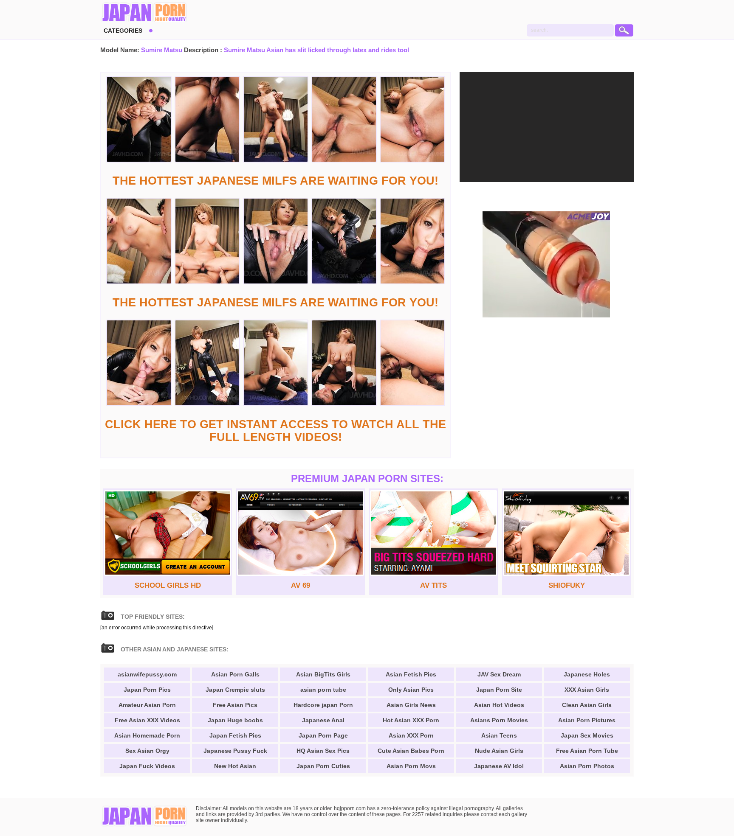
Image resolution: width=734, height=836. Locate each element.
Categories (123, 30)
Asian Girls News (411, 704)
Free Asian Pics (235, 704)
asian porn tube (323, 689)
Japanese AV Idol (499, 766)
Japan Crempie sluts (235, 689)
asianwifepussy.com (147, 674)
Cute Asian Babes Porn (411, 750)
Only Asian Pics (411, 689)
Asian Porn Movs (411, 766)
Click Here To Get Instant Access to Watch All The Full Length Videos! (275, 430)
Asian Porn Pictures (586, 720)
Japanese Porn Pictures (143, 12)
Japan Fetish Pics (235, 735)
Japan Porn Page (323, 735)
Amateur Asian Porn (147, 704)
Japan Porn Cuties (323, 766)
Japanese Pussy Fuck (235, 750)
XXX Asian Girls (587, 689)
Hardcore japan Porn (323, 704)
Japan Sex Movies (587, 735)
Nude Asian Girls (499, 750)
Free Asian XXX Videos (147, 720)
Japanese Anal (323, 720)
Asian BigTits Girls (323, 674)
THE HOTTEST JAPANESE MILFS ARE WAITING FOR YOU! (275, 180)
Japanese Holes (587, 674)
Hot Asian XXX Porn (411, 720)
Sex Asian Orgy (147, 750)
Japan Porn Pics (147, 689)
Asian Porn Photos (587, 766)
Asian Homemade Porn (147, 735)
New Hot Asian (235, 766)
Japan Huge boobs (235, 720)
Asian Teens (499, 735)
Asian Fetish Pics (411, 674)
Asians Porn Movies (499, 720)
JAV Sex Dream (499, 674)
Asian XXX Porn (411, 735)
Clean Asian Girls (587, 704)
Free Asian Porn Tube (587, 750)
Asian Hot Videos (499, 704)
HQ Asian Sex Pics (323, 750)
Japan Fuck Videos (147, 766)
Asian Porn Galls (235, 674)
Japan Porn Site (499, 689)
